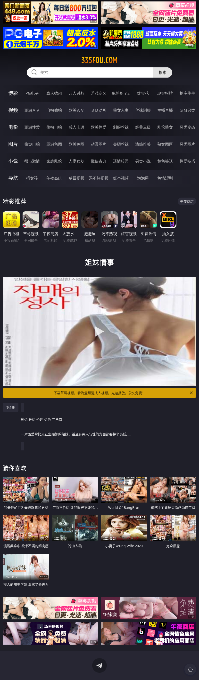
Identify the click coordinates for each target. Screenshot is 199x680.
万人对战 (76, 93)
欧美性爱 (98, 127)
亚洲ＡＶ (32, 110)
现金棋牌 (165, 93)
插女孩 (32, 178)
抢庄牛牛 (187, 93)
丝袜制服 (143, 110)
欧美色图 (76, 144)
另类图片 (187, 144)
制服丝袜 (121, 127)
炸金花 (143, 93)
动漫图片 (98, 144)
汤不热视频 (98, 178)
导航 (13, 178)
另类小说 (143, 161)
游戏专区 (98, 93)
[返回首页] (190, 669)
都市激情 (32, 161)
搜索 (162, 72)
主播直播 (165, 110)
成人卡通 (76, 127)
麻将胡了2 (121, 93)
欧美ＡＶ (76, 110)
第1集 (10, 407)
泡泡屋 (143, 178)
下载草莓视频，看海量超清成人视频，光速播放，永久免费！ (99, 393)
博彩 (13, 93)
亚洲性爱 (32, 127)
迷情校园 (121, 161)
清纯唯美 (143, 144)
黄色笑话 (165, 161)
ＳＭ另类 (187, 110)
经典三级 (143, 127)
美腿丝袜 (121, 144)
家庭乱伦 (54, 161)
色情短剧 (165, 178)
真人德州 (54, 93)
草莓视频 (76, 178)
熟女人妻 (121, 110)
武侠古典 (98, 161)
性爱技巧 (187, 161)
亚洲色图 (54, 144)
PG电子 (32, 93)
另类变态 (187, 127)
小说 (13, 161)
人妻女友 (76, 161)
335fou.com (99, 60)
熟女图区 (165, 144)
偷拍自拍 (54, 127)
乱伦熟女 (165, 127)
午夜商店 (54, 178)
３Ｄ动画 (98, 110)
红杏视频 (121, 178)
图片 (13, 144)
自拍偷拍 (54, 110)
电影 (13, 127)
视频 (13, 110)
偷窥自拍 (32, 144)
